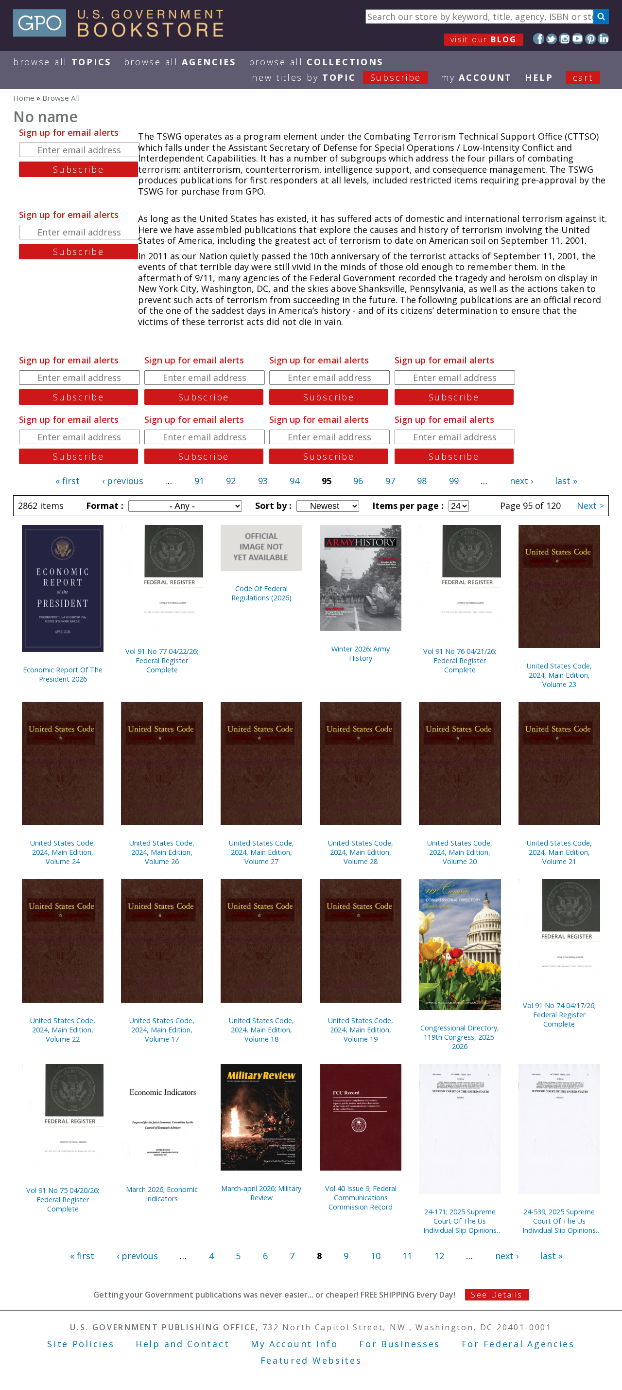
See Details (496, 1294)
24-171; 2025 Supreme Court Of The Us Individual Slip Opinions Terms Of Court (460, 1221)
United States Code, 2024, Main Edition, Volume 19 (360, 1030)
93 (263, 481)
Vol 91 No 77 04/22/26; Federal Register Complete (161, 660)
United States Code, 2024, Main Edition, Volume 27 (261, 852)
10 (375, 1256)
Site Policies (80, 1344)
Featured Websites (311, 1360)
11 (407, 1256)
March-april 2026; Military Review (261, 1193)
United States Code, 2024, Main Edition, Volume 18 (261, 1030)
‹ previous (122, 481)
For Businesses (399, 1344)
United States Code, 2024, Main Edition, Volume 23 (559, 675)
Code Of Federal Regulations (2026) (261, 593)
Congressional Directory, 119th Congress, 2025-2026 (459, 1037)
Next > (590, 505)
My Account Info (294, 1344)
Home (24, 98)
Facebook (538, 38)
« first (67, 481)
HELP (539, 77)
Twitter (551, 38)
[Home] (122, 33)
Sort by (272, 505)
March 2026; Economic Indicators (162, 1194)
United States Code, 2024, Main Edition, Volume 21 (559, 852)
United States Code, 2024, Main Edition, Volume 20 (459, 852)
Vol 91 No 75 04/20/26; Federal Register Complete (62, 1199)
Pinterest (590, 38)
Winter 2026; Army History (360, 653)
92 (231, 481)
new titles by (336, 77)
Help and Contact (182, 1344)
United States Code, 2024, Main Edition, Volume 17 (161, 1030)
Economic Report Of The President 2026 (63, 674)
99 (454, 481)
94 (294, 481)
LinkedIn (603, 38)
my (476, 77)
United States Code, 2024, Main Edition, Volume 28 (360, 852)
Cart (583, 77)
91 (199, 481)
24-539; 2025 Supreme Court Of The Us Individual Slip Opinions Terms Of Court (559, 1221)
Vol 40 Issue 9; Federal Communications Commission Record (361, 1197)
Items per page (406, 505)
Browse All (62, 62)
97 (390, 481)
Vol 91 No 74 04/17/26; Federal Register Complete (559, 1015)
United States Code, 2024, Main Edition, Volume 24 (62, 852)
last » (566, 481)
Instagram (564, 38)
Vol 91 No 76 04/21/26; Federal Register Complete (459, 660)
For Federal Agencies (518, 1344)
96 (358, 481)
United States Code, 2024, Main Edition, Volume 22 (62, 1030)
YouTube (577, 38)
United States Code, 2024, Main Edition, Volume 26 (161, 852)
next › (521, 481)
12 (439, 1256)
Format (103, 505)
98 (422, 481)
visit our (483, 39)
